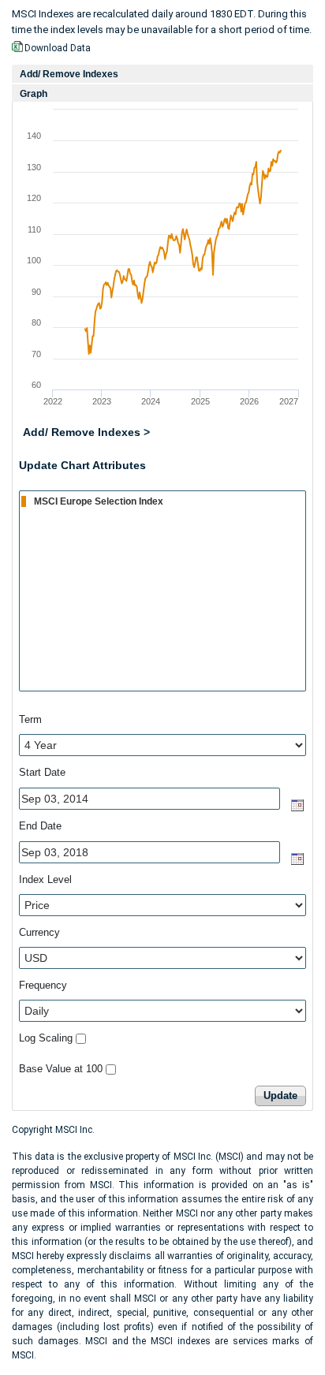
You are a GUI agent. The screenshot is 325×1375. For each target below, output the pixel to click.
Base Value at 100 (61, 1069)
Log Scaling (46, 1038)
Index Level (45, 879)
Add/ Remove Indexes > (86, 432)
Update (280, 1095)
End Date (40, 826)
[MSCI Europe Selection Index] (163, 500)
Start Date (42, 772)
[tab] (162, 74)
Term (30, 719)
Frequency (43, 985)
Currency (39, 932)
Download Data (57, 48)
